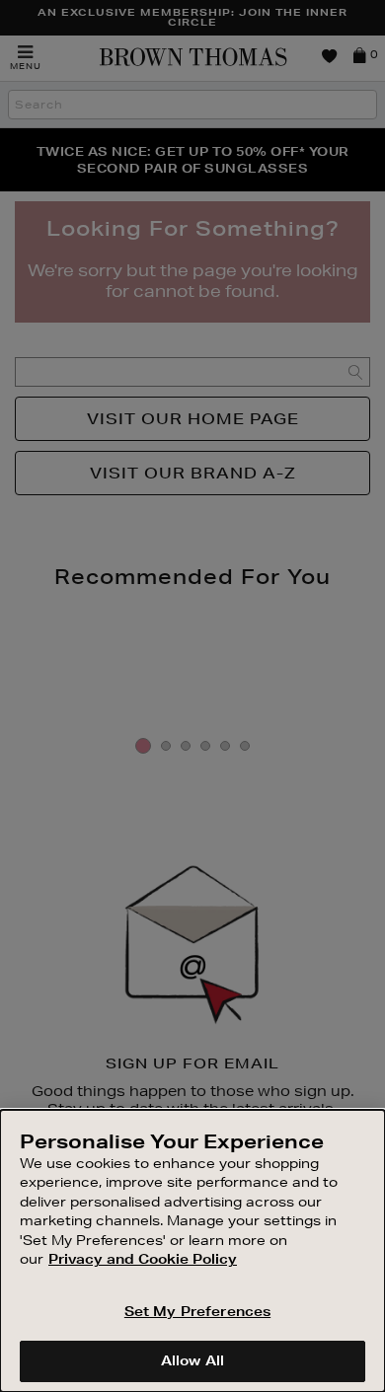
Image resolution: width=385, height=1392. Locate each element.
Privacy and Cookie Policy (142, 1259)
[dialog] (192, 1251)
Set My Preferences (197, 1311)
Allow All (192, 1360)
